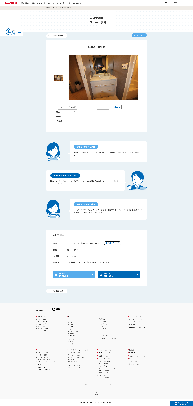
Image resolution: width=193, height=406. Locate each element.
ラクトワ (102, 330)
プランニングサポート (135, 317)
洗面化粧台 (102, 319)
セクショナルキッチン (76, 331)
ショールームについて (44, 357)
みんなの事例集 (42, 324)
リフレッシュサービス (105, 350)
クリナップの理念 (103, 364)
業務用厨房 (73, 336)
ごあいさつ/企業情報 (104, 361)
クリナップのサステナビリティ (107, 368)
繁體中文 (176, 3)
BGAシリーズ (103, 333)
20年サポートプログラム (74, 367)
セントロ (72, 322)
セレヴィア (73, 341)
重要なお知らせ (72, 361)
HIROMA (72, 333)
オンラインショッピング (105, 353)
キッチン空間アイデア (44, 326)
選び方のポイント (42, 322)
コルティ (72, 329)
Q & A (74, 355)
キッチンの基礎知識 (43, 319)
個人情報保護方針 (110, 385)
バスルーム (71, 339)
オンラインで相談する (44, 355)
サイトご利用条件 (82, 385)
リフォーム (51, 3)
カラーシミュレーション (136, 322)
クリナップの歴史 (103, 366)
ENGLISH (168, 3)
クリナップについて (75, 3)
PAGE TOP (96, 395)
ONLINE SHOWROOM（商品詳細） (108, 338)
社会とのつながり (103, 373)
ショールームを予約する (44, 352)
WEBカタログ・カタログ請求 (137, 327)
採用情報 (131, 350)
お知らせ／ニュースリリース (137, 356)
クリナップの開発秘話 (44, 328)
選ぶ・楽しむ (25, 3)
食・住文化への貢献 (104, 370)
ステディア (72, 324)
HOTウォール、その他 (106, 335)
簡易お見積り (136, 319)
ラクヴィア (73, 344)
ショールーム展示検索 (44, 359)
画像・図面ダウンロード (136, 324)
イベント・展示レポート (105, 377)
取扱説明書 (71, 359)
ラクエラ (72, 327)
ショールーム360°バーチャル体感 (46, 361)
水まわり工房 (57, 7)
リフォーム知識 (42, 331)
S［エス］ (103, 326)
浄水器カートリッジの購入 (106, 356)
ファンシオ (103, 328)
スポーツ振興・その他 (105, 375)
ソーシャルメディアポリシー (96, 385)
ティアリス (103, 322)
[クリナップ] (11, 4)
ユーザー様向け (61, 3)
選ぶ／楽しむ (41, 317)
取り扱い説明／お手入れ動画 (76, 357)
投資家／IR (132, 353)
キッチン (70, 319)
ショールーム (41, 3)
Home (48, 7)
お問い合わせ (75, 365)
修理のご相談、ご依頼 (74, 352)
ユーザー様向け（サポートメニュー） (78, 350)
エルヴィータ (103, 324)
